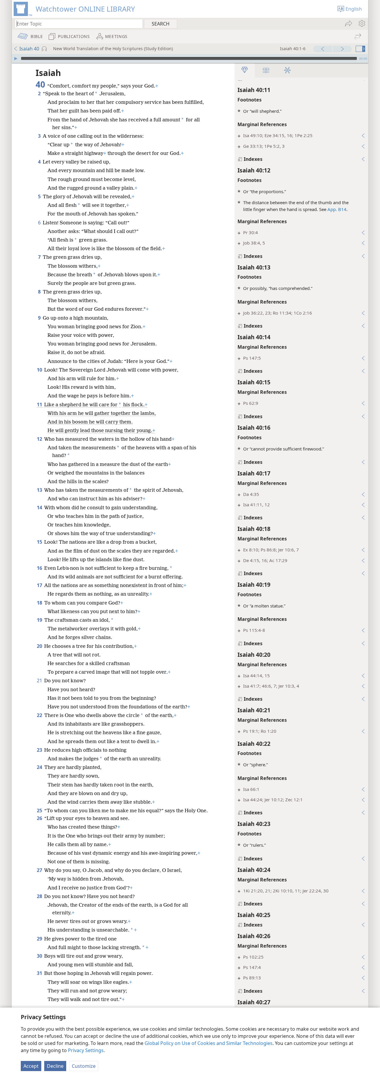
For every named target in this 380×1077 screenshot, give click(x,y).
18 (40, 602)
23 (40, 750)
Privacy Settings (86, 1050)
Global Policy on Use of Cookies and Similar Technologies (209, 1043)
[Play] (15, 58)
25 (40, 810)
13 (40, 490)
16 (40, 568)
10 (40, 370)
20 (40, 646)
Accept (31, 1066)
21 (40, 680)
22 (40, 715)
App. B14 (336, 209)
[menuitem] (361, 23)
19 (40, 620)
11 (40, 404)
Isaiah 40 (29, 48)
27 (40, 870)
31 (40, 973)
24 (40, 767)
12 (40, 439)
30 (40, 956)
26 (40, 818)
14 (40, 507)
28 (40, 896)
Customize (84, 1066)
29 (40, 938)
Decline (55, 1066)
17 (40, 585)
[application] (190, 58)
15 (40, 542)
